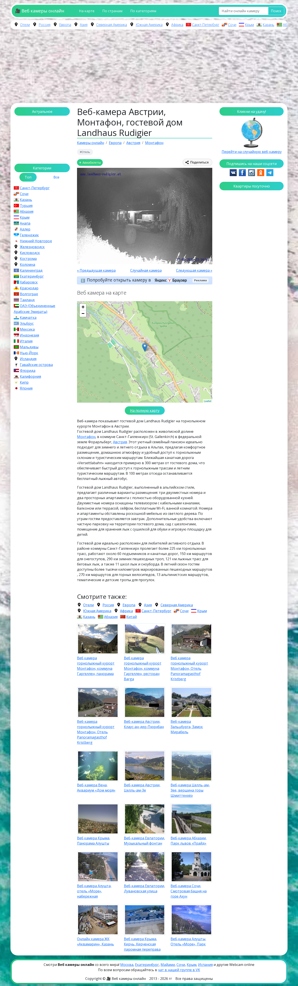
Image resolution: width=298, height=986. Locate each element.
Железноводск (32, 246)
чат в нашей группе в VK (179, 969)
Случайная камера (146, 270)
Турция (26, 205)
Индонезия (29, 335)
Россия (44, 24)
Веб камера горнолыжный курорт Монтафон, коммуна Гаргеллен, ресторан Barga (142, 668)
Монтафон (86, 436)
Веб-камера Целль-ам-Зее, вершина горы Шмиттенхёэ (190, 790)
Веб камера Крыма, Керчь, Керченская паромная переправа (142, 944)
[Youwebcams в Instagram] (251, 172)
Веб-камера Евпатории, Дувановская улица (144, 888)
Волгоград (29, 294)
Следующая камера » (194, 270)
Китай (131, 616)
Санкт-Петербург (205, 24)
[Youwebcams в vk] (233, 172)
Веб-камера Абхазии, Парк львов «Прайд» (189, 841)
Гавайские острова (36, 364)
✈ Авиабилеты (90, 162)
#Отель (85, 152)
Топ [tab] (28, 177)
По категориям (143, 11)
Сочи (232, 24)
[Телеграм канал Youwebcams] (269, 172)
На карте (86, 11)
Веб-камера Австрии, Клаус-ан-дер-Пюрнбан (144, 724)
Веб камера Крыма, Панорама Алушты (93, 841)
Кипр (24, 382)
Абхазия (289, 24)
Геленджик (29, 235)
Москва (126, 964)
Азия (83, 24)
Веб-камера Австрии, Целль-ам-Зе (142, 788)
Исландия (28, 358)
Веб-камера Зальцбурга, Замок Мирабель (187, 726)
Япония (26, 388)
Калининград (31, 270)
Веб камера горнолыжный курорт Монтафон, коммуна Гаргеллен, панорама (96, 666)
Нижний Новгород (36, 241)
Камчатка (28, 317)
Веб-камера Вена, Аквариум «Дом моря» (96, 788)
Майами (168, 964)
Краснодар (29, 288)
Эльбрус (27, 323)
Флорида (27, 370)
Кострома (28, 258)
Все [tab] (56, 177)
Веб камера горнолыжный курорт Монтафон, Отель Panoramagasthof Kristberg (189, 668)
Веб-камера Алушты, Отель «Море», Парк (188, 941)
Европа (65, 24)
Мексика (27, 329)
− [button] (83, 313)
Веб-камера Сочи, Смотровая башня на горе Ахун (189, 891)
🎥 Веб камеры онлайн (39, 11)
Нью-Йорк (29, 352)
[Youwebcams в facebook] (242, 172)
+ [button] (83, 307)
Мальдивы (29, 347)
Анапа (25, 223)
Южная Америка (149, 24)
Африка (177, 24)
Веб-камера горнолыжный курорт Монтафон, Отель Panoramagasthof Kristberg (96, 732)
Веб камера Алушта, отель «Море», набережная (94, 891)
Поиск (276, 11)
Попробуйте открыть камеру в (119, 280)
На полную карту (144, 410)
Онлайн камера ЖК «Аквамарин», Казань (95, 941)
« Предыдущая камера (96, 270)
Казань (268, 24)
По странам (112, 11)
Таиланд (27, 299)
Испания (205, 964)
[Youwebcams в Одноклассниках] (260, 172)
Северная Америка (111, 24)
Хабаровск (29, 282)
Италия (26, 341)
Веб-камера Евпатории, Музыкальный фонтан (144, 841)
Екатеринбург (32, 276)
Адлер (25, 229)
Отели (25, 24)
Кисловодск (30, 252)
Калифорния (30, 376)
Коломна (27, 264)
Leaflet (207, 401)
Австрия (120, 442)
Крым (249, 24)
